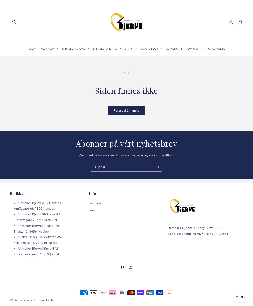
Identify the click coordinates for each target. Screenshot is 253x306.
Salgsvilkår (96, 203)
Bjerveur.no (26, 300)
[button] (14, 22)
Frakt (92, 210)
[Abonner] (157, 167)
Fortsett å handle (127, 110)
